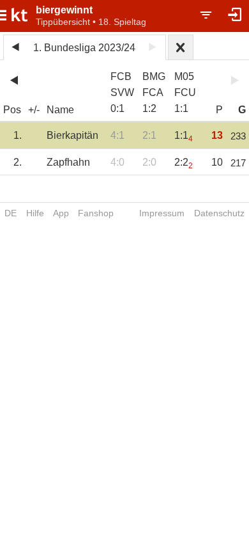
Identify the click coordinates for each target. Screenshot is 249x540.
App (61, 213)
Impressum (162, 213)
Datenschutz (219, 213)
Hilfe (35, 213)
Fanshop (96, 213)
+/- (34, 109)
